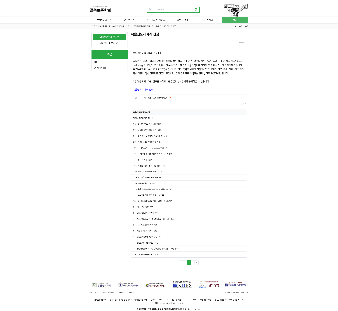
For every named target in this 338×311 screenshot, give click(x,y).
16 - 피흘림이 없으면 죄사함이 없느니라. (149, 166)
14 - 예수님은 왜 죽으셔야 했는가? (147, 177)
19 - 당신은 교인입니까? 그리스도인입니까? (150, 148)
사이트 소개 (94, 293)
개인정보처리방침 (108, 293)
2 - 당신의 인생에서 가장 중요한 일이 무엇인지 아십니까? (156, 249)
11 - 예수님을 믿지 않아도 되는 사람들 (148, 195)
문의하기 (131, 293)
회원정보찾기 (114, 43)
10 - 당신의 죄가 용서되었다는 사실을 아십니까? (152, 201)
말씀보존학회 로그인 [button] (109, 37)
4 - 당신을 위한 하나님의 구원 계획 (147, 237)
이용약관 (121, 293)
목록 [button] (242, 43)
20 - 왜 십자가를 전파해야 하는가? (147, 142)
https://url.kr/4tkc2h (159, 98)
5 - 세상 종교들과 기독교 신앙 (145, 231)
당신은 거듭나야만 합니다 (143, 118)
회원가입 (103, 43)
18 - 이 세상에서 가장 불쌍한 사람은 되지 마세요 (152, 154)
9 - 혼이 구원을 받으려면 (143, 207)
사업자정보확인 (205, 300)
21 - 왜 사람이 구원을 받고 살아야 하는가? (150, 136)
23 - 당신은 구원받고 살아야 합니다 (147, 124)
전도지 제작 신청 (100, 68)
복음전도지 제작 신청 (143, 89)
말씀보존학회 (100, 10)
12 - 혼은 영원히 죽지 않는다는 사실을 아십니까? (152, 189)
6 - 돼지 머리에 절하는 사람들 (145, 225)
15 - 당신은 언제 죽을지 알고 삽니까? (148, 171)
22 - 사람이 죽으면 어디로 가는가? (147, 130)
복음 (240, 26)
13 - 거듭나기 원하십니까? (144, 183)
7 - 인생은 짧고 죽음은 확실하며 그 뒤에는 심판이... (153, 219)
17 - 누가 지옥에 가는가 (142, 160)
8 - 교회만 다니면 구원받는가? (145, 213)
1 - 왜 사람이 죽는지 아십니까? (145, 254)
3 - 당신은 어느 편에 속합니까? (145, 243)
